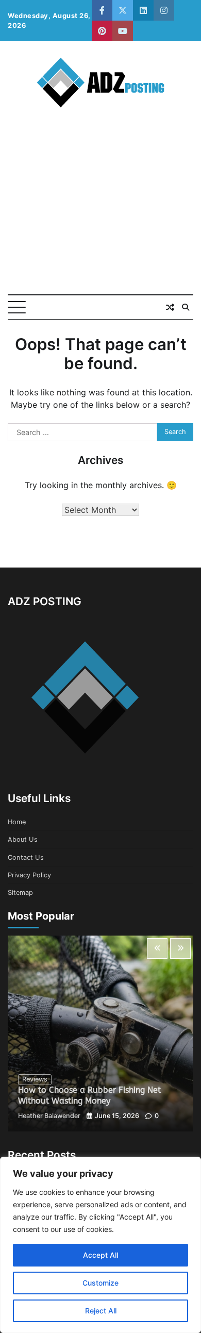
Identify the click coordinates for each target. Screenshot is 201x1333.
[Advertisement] (100, 210)
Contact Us (26, 857)
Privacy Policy (29, 875)
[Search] (185, 307)
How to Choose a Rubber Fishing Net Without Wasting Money (89, 1095)
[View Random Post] (170, 307)
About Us (23, 839)
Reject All (100, 1310)
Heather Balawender (49, 1116)
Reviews (34, 1079)
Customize (100, 1282)
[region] (100, 1245)
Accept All (100, 1255)
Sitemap (20, 892)
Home (17, 822)
